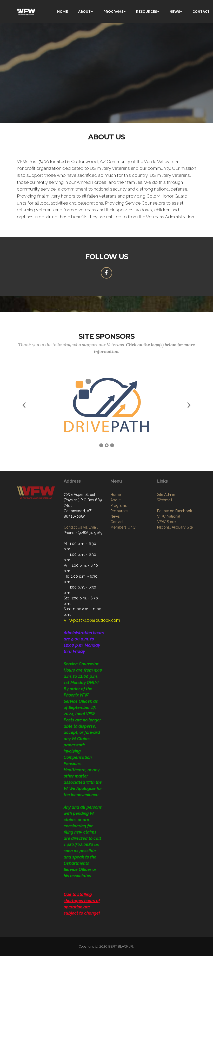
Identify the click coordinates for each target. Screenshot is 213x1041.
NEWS (175, 11)
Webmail (164, 500)
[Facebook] (106, 273)
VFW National (168, 516)
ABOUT (84, 11)
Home (115, 494)
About (115, 500)
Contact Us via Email (81, 527)
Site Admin (166, 494)
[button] (24, 405)
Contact (116, 522)
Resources (119, 511)
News (115, 516)
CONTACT (201, 11)
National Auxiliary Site (175, 527)
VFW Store (166, 522)
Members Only (123, 527)
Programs (118, 505)
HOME (62, 11)
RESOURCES (146, 11)
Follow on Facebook (174, 511)
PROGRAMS (113, 11)
